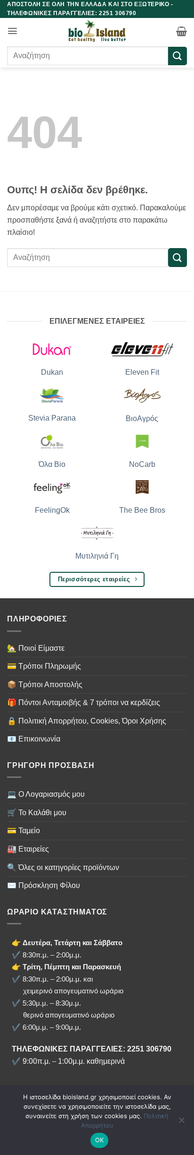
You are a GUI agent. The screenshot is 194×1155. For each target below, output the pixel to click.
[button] (12, 31)
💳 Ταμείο (23, 831)
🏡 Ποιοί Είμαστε (36, 648)
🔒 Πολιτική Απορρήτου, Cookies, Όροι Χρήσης (86, 721)
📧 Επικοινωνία (33, 739)
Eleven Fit (142, 372)
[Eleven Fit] (142, 349)
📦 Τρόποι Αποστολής (44, 685)
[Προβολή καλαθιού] (181, 31)
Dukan (52, 372)
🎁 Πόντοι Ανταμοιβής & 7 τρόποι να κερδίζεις (83, 702)
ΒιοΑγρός (142, 418)
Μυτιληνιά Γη (97, 556)
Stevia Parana (52, 418)
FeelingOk (52, 510)
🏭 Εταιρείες (28, 849)
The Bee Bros (142, 510)
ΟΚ (99, 1140)
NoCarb (142, 464)
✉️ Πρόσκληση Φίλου (43, 885)
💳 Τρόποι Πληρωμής (44, 666)
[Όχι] (181, 1122)
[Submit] (177, 56)
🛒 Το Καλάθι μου (36, 813)
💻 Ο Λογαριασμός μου (46, 794)
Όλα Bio (52, 464)
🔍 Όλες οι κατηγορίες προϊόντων (63, 867)
